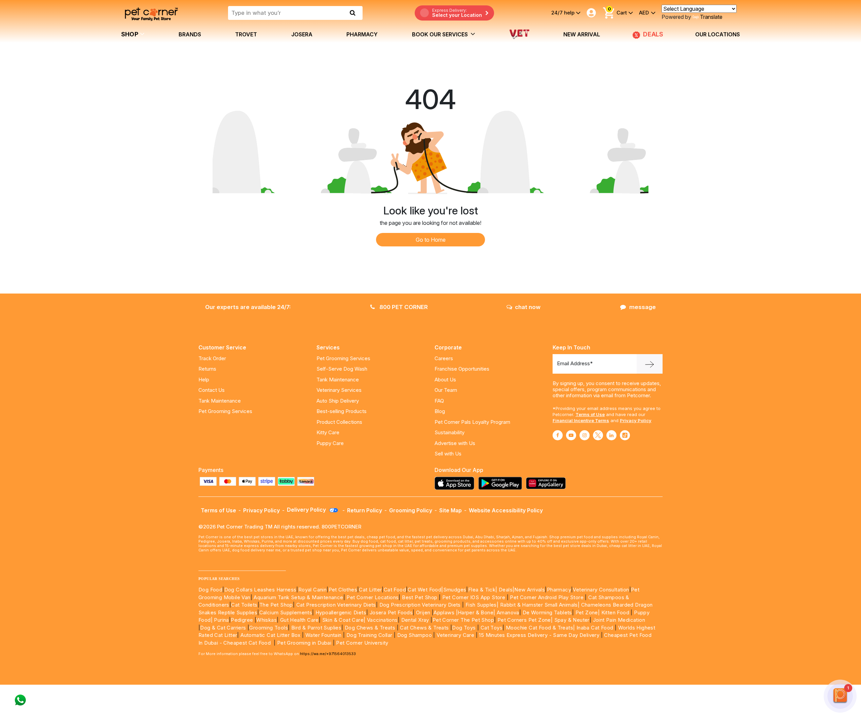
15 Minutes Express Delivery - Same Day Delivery (539, 635)
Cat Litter (370, 589)
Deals (506, 589)
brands (190, 34)
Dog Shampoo (414, 635)
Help (203, 379)
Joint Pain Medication (619, 620)
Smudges (454, 589)
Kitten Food (615, 612)
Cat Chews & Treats (425, 627)
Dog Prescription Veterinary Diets (420, 605)
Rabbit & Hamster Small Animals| (540, 605)
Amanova (508, 612)
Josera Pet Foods (390, 612)
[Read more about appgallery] (547, 483)
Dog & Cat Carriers (223, 627)
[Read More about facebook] (558, 435)
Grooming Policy (410, 510)
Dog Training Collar (368, 635)
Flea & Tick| (483, 589)
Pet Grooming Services (225, 411)
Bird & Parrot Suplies (316, 627)
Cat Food (395, 589)
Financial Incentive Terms (581, 420)
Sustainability (449, 432)
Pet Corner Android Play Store (546, 597)
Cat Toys (491, 627)
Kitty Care (327, 432)
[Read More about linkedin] (611, 435)
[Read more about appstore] (456, 483)
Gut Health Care (299, 620)
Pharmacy (362, 34)
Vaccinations (381, 620)
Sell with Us (448, 453)
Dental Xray (416, 620)
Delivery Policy (307, 509)
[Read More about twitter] (598, 435)
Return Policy (364, 510)
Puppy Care (330, 443)
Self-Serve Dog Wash (341, 369)
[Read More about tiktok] (625, 435)
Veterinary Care (456, 635)
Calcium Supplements (285, 612)
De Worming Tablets (547, 612)
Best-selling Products (341, 411)
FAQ (439, 401)
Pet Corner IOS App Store (474, 597)
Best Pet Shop (420, 597)
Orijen (424, 612)
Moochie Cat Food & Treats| (540, 627)
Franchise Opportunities (462, 369)
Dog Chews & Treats (370, 627)
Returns (207, 369)
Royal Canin (312, 589)
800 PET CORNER (403, 307)
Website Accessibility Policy (506, 510)
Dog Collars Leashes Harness (260, 589)
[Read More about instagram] (584, 435)
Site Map (450, 510)
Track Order (212, 358)
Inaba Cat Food (594, 627)
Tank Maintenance (219, 401)
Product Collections (339, 422)
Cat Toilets (244, 605)
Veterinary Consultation (601, 589)
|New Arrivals (529, 589)
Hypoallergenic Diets (340, 612)
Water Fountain (324, 635)
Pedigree (242, 620)
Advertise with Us (455, 443)
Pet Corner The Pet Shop (463, 620)
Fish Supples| (481, 605)
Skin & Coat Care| (344, 620)
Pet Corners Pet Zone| (525, 620)
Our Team (446, 390)
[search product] (353, 12)
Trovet (246, 34)
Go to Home (431, 239)
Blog (440, 411)
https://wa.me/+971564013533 (328, 653)
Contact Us (211, 390)
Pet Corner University (362, 643)
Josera (301, 34)
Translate (711, 16)
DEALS (652, 34)
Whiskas (266, 620)
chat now (527, 307)
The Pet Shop (276, 605)
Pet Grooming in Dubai (304, 643)
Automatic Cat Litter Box (270, 635)
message (642, 307)
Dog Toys (464, 627)
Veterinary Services (339, 390)
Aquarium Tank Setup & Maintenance (298, 597)
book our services (440, 34)
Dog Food (210, 589)
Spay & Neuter (572, 620)
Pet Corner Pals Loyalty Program (472, 422)
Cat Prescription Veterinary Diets (336, 605)
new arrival (581, 34)
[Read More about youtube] (571, 435)
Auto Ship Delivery (337, 401)
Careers (444, 358)
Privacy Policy (635, 420)
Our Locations (717, 34)
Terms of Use (590, 414)
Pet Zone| (587, 612)
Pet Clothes (343, 589)
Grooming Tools (268, 627)
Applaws (444, 612)
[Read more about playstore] (501, 483)
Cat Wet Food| (425, 589)
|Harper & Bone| (475, 612)
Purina (221, 620)
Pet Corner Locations (372, 597)
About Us (445, 379)
